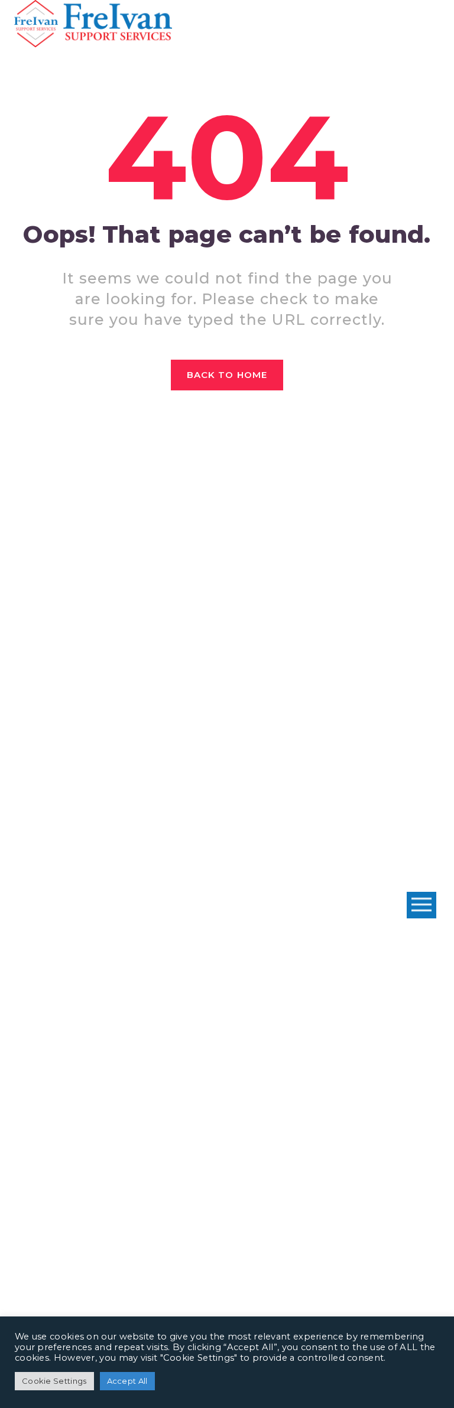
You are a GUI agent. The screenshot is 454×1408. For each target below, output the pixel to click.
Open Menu (421, 905)
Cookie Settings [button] (54, 1381)
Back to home (227, 374)
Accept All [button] (127, 1381)
